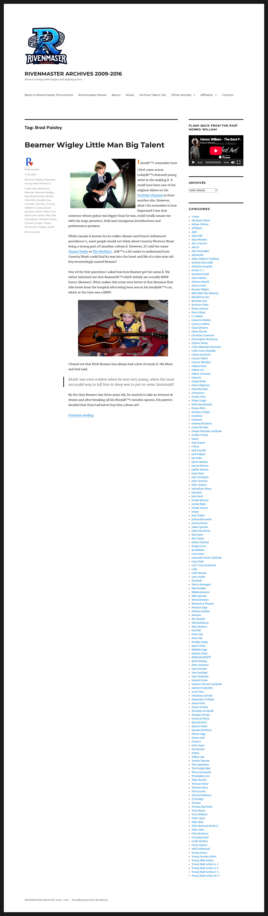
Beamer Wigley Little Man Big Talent (94, 144)
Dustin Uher (199, 396)
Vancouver (31, 226)
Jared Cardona (200, 461)
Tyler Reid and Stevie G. (205, 826)
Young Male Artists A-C (38, 183)
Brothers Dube (200, 304)
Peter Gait (197, 634)
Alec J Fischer (199, 243)
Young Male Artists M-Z (206, 875)
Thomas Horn (200, 787)
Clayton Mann (200, 343)
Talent (47, 223)
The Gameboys (200, 764)
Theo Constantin (201, 772)
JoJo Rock (197, 496)
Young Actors (199, 852)
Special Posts (199, 722)
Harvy (195, 438)
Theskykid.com (200, 776)
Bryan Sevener (200, 308)
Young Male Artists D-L (205, 871)
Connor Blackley (201, 362)
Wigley (42, 226)
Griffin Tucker (200, 435)
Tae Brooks (198, 749)
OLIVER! (196, 630)
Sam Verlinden (200, 676)
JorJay (195, 511)
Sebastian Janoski (202, 695)
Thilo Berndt (199, 780)
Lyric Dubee (198, 576)
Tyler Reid (197, 822)
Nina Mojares (199, 626)
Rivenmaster (32, 169)
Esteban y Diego (201, 412)
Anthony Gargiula (202, 266)
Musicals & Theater (203, 603)
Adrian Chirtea (200, 224)
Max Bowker (199, 588)
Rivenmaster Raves (92, 95)
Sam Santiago (199, 672)
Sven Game (198, 745)
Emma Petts (198, 408)
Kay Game (197, 534)
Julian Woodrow (201, 530)
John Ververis (199, 481)
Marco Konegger (201, 584)
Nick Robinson (200, 622)
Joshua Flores (199, 523)
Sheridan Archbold (202, 711)
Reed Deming (199, 661)
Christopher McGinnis (205, 339)
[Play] (194, 163)
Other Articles (181, 95)
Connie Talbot (200, 358)
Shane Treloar (200, 707)
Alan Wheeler (199, 239)
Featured (49, 179)
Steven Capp (199, 734)
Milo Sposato (199, 596)
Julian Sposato (200, 527)
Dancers (196, 377)
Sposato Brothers (202, 730)
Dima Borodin (200, 389)
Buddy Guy (44, 200)
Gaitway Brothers (202, 423)
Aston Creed (199, 285)
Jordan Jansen (200, 507)
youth (51, 226)
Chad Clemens (200, 327)
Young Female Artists (204, 856)
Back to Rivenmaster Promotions (49, 95)
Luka (194, 569)
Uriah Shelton (200, 841)
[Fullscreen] (239, 163)
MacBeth (197, 580)
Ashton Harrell (200, 281)
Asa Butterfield (200, 274)
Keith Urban (43, 211)
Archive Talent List (152, 95)
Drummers (198, 393)
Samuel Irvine (200, 680)
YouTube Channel (150, 195)
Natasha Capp (199, 607)
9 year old (30, 188)
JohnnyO (197, 492)
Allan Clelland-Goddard (205, 258)
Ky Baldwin (198, 550)
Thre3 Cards (199, 791)
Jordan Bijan (199, 504)
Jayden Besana (200, 469)
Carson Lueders (201, 324)
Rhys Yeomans (200, 665)
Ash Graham (199, 278)
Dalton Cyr (198, 370)
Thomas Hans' (200, 783)
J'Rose (195, 446)
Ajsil (194, 232)
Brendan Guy (199, 301)
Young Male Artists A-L (205, 868)
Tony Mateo (198, 810)
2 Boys (195, 216)
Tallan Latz (198, 757)
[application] (216, 150)
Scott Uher (198, 691)
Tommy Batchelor (202, 806)
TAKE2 (195, 753)
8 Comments (32, 231)
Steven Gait (198, 737)
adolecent (43, 188)
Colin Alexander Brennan (206, 347)
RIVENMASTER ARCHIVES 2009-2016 (73, 74)
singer (38, 223)
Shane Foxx (198, 703)
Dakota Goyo (199, 366)
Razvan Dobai (199, 653)
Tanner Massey (200, 760)
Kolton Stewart (200, 542)
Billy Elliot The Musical (205, 293)
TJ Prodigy (198, 799)
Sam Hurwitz (199, 668)
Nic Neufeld (198, 619)
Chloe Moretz (199, 331)
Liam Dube (198, 561)
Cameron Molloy (201, 320)
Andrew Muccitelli (202, 262)
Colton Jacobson (201, 354)
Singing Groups (201, 714)
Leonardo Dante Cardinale (207, 557)
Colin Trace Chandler (204, 350)
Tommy (196, 803)
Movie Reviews (200, 599)
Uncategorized (200, 837)
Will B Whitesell (201, 848)
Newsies (196, 615)
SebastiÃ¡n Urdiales (203, 699)
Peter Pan (197, 638)
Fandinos (197, 415)
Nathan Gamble (201, 611)
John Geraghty (200, 477)
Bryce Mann (199, 312)
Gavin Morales (200, 427)
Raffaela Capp (199, 649)
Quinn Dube (198, 645)
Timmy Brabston (201, 795)
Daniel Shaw (199, 381)
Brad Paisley (37, 196)
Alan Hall (197, 235)
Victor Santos (199, 845)
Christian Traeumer (203, 335)
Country (39, 203)
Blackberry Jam (200, 297)
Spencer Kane (199, 726)
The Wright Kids (201, 768)
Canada (29, 203)
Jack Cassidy (199, 450)
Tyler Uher (198, 829)
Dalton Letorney (201, 373)
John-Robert (199, 484)
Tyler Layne (198, 818)
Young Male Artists (203, 860)
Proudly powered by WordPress (90, 900)
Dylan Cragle (199, 400)
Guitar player (43, 207)
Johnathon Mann (202, 488)
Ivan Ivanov (198, 442)
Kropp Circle (199, 546)
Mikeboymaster (201, 592)
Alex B (195, 247)
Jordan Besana (200, 500)
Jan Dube (197, 458)
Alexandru (198, 255)
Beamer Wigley (34, 179)
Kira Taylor (198, 538)
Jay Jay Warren (200, 465)
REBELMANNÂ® (201, 657)
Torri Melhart (199, 814)
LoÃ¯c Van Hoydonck (204, 565)
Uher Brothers (200, 833)
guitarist (30, 211)
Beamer (29, 192)
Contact (228, 95)
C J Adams (197, 316)
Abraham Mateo (201, 220)
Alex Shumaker (200, 251)
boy (27, 196)
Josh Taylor (198, 515)
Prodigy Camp (200, 642)
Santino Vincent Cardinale (207, 684)
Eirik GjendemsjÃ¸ (202, 404)
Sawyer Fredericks (202, 688)
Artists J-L (198, 270)
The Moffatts (102, 251)
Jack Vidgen (198, 454)
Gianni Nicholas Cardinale (207, 431)
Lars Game (198, 553)
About (116, 95)
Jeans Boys (198, 473)
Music (130, 95)
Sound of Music (201, 718)
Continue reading (81, 415)
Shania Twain (78, 251)
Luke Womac (199, 573)
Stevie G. (196, 741)
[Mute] (233, 163)
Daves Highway (200, 385)
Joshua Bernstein (202, 519)
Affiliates (206, 95)
